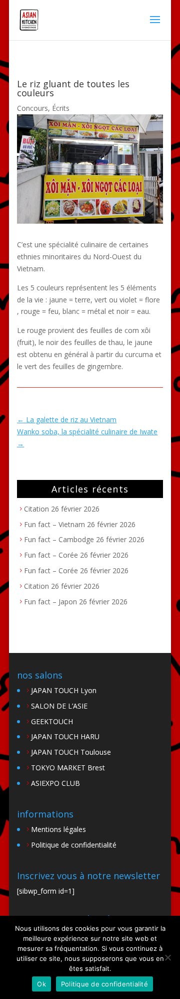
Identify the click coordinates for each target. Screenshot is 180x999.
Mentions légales (58, 829)
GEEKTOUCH (52, 721)
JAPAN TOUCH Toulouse (71, 752)
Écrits (61, 108)
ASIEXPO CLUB (55, 783)
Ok (41, 984)
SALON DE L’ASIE (59, 706)
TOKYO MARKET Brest (68, 767)
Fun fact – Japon (50, 601)
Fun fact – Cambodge (59, 539)
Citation (36, 509)
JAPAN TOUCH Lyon (63, 690)
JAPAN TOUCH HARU (65, 736)
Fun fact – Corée (51, 555)
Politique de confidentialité (73, 845)
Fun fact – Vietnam (54, 524)
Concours (32, 108)
